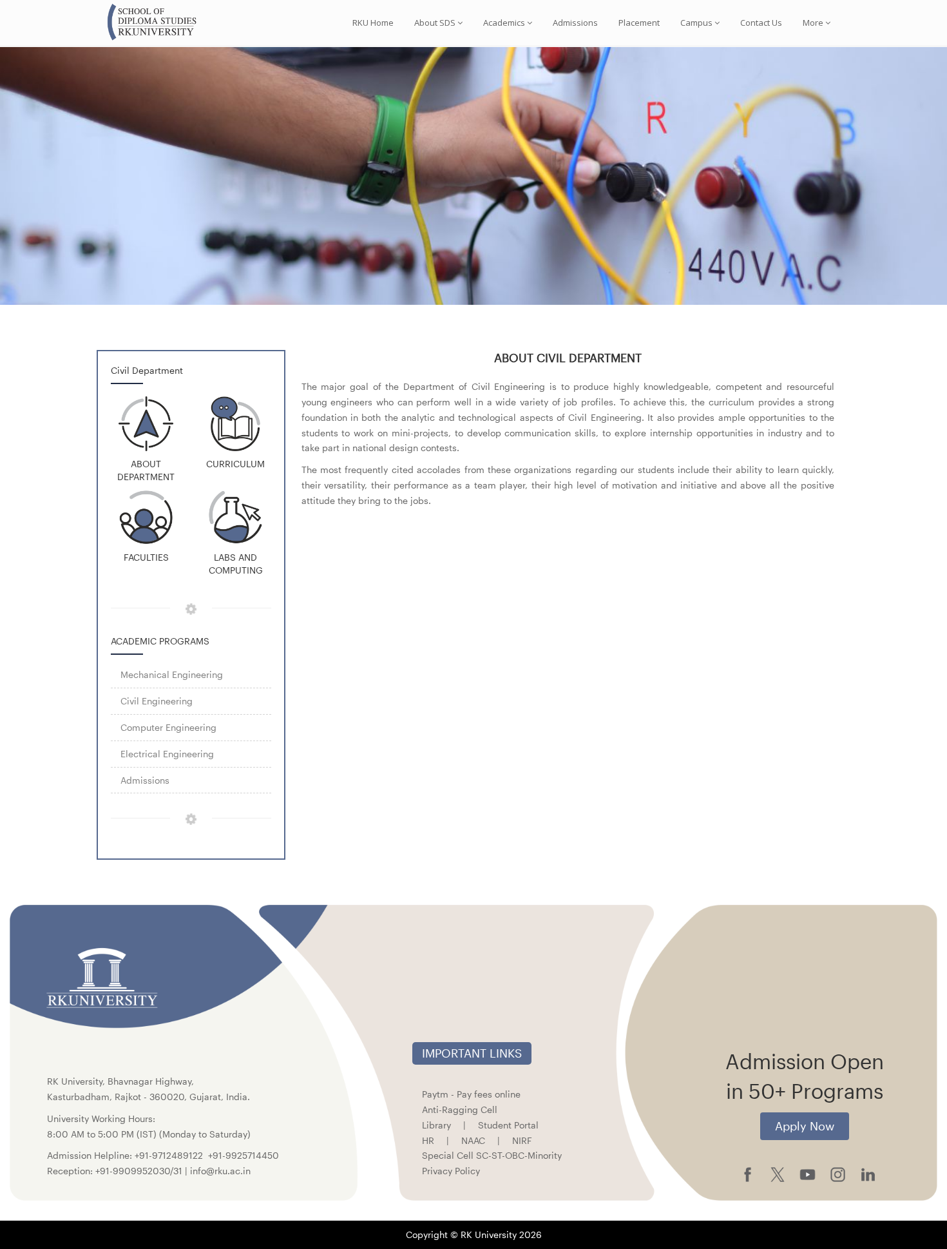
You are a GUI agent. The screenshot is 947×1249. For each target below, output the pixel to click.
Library (436, 1124)
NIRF (522, 1140)
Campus (696, 22)
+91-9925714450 (243, 1155)
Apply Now (804, 1126)
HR (428, 1140)
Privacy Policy (451, 1170)
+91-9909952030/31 (140, 1170)
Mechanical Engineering (171, 674)
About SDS (434, 22)
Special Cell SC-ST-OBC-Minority (492, 1155)
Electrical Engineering (167, 753)
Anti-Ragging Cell (459, 1109)
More (813, 22)
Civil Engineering (156, 700)
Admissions (575, 22)
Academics (504, 22)
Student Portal (508, 1124)
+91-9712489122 (169, 1155)
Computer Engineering (168, 727)
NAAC (473, 1140)
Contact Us (761, 22)
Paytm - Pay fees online (471, 1094)
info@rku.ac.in (220, 1170)
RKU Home (373, 22)
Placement (639, 22)
